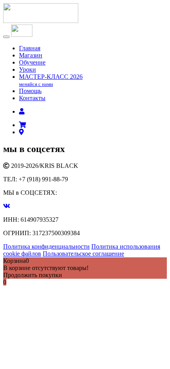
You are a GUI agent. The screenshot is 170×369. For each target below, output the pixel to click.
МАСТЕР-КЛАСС (51, 80)
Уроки (27, 69)
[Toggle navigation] (6, 37)
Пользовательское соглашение (83, 253)
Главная (29, 48)
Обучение (32, 62)
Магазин (30, 55)
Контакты (32, 98)
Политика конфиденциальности (46, 246)
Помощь (30, 90)
